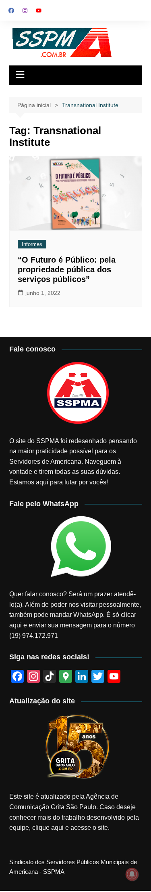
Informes (32, 244)
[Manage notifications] (132, 874)
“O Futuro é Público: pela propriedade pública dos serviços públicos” (67, 269)
